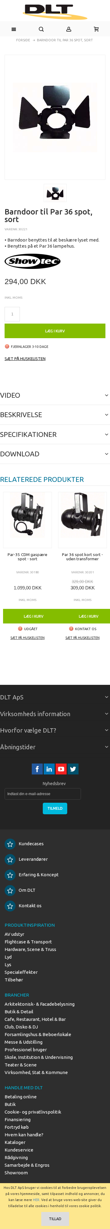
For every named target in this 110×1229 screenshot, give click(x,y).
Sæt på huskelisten (25, 358)
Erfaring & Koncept (39, 874)
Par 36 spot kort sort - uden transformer (82, 556)
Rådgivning (16, 1157)
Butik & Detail (19, 1011)
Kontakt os (30, 905)
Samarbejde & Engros (27, 1165)
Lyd (8, 957)
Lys (8, 964)
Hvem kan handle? (24, 1134)
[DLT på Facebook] (38, 769)
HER (36, 1200)
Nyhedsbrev (54, 783)
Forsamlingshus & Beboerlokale (38, 1034)
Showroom (16, 1172)
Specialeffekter (21, 972)
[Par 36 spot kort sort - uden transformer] (82, 520)
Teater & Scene (21, 1064)
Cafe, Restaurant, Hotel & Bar (35, 1019)
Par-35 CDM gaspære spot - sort (27, 556)
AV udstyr (14, 934)
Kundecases (31, 843)
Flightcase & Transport (28, 941)
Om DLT (27, 890)
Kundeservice (19, 1149)
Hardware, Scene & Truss (30, 949)
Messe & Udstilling (23, 1042)
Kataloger (15, 1142)
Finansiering (18, 1119)
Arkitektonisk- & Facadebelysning (40, 1004)
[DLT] (55, 12)
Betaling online (21, 1096)
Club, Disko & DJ (21, 1026)
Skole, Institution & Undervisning (39, 1057)
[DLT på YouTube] (62, 769)
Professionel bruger (26, 1049)
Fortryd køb (17, 1127)
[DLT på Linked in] (50, 769)
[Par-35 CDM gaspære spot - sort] (27, 520)
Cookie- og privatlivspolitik (33, 1111)
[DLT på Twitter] (73, 769)
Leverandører (33, 859)
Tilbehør (14, 979)
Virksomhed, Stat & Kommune (36, 1072)
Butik (10, 1104)
